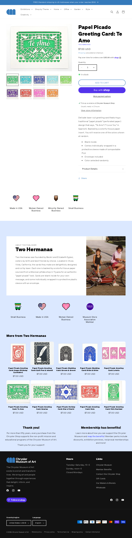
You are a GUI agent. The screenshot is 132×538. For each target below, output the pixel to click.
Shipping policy (77, 532)
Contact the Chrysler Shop (108, 474)
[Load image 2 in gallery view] (26, 80)
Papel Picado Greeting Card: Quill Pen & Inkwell (42, 369)
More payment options (102, 96)
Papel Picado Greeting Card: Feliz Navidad (114, 408)
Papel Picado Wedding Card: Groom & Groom (66, 369)
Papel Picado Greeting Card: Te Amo (18, 408)
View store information (91, 110)
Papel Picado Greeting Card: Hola (90, 408)
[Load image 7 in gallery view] (26, 93)
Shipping (81, 53)
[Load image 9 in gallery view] (53, 93)
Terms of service (63, 532)
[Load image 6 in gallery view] (12, 93)
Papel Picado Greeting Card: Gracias (42, 408)
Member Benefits (104, 469)
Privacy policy (49, 532)
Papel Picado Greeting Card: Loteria (114, 369)
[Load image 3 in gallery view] (39, 80)
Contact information (93, 532)
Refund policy (37, 532)
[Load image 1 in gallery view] (12, 80)
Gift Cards (100, 478)
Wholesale (100, 487)
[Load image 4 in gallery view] (53, 80)
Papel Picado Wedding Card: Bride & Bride (90, 369)
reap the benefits (96, 436)
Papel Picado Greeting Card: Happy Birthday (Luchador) (18, 370)
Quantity (82, 62)
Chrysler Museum (104, 465)
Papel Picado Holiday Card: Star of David (66, 408)
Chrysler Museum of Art (20, 532)
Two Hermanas (84, 44)
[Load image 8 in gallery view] (39, 93)
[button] (26, 9)
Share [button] (84, 178)
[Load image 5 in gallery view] (66, 80)
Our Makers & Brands (106, 483)
